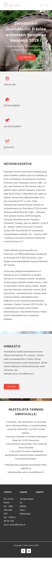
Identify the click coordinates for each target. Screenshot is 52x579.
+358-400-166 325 (8, 510)
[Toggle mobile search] (41, 5)
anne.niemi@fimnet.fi (33, 472)
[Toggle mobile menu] (46, 5)
